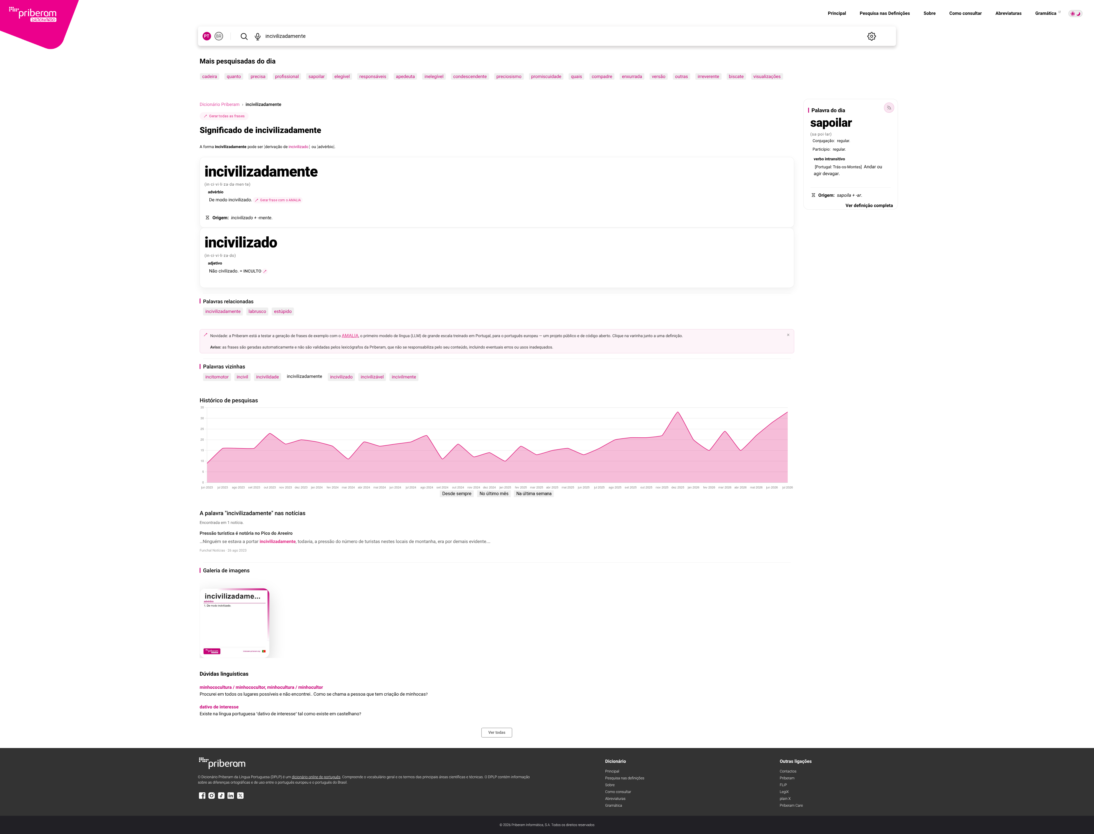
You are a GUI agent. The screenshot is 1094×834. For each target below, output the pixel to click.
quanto (234, 76)
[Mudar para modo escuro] (1075, 13)
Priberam (787, 778)
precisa (258, 76)
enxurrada (632, 76)
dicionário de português (316, 777)
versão (659, 76)
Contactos (788, 771)
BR (218, 36)
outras (681, 76)
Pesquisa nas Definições (885, 13)
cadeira (209, 76)
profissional (287, 76)
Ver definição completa (869, 205)
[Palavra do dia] (889, 108)
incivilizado (341, 377)
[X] (240, 798)
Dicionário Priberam (220, 104)
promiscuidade (546, 76)
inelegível (434, 76)
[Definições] (871, 36)
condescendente (470, 76)
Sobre (930, 13)
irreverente (708, 76)
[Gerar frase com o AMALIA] (265, 271)
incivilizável (372, 377)
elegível (342, 76)
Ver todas (496, 732)
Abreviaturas (1008, 13)
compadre (602, 76)
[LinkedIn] (230, 798)
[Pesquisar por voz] (258, 36)
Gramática (1046, 13)
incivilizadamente (223, 311)
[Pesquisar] (244, 36)
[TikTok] (221, 798)
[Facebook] (202, 798)
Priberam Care (791, 806)
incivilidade (267, 377)
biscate (736, 76)
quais (576, 76)
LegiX (784, 792)
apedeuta (405, 76)
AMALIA (350, 335)
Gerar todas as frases (227, 116)
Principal (837, 13)
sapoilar (317, 76)
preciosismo (509, 76)
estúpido (283, 311)
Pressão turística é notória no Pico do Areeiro (246, 533)
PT (206, 36)
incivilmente (404, 377)
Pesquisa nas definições (624, 778)
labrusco (257, 311)
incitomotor (217, 377)
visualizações (767, 76)
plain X (785, 799)
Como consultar (965, 13)
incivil (242, 377)
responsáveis (373, 76)
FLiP (783, 785)
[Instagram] (211, 798)
